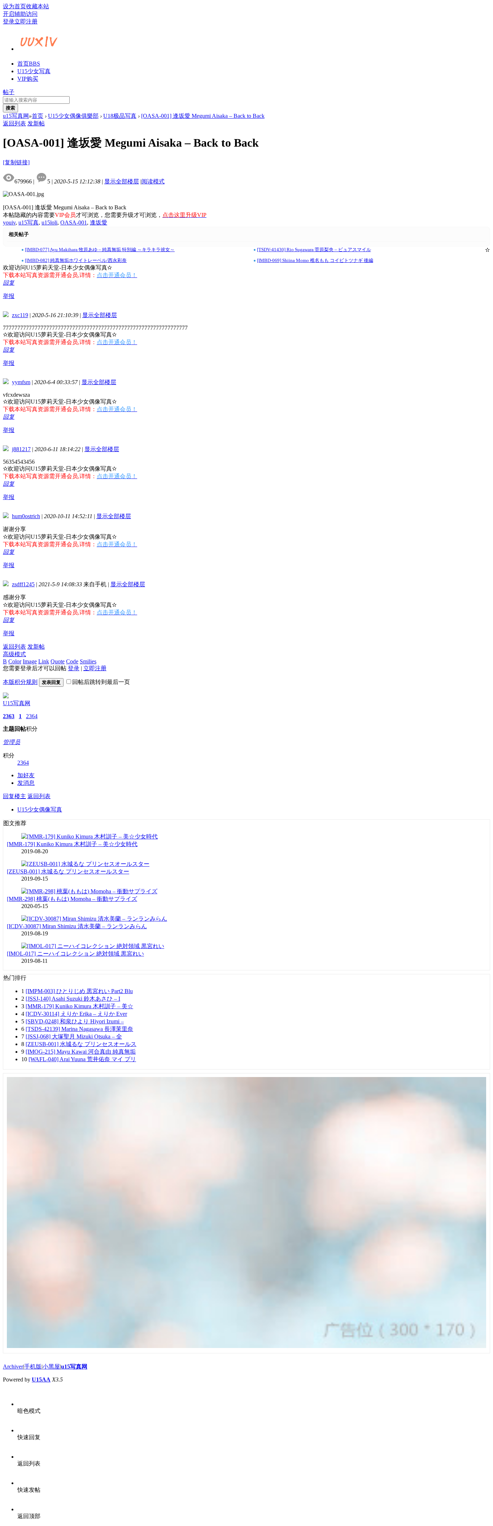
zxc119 (20, 315)
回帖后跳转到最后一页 (101, 682)
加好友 (26, 775)
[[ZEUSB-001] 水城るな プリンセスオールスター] (85, 864)
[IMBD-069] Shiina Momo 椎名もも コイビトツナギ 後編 (315, 260)
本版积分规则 (20, 682)
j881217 (21, 449)
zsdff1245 (23, 584)
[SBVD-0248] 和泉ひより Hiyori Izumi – (75, 1021)
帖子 (8, 92)
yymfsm (21, 382)
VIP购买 (27, 79)
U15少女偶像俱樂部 (73, 116)
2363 (8, 716)
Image (30, 661)
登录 (8, 21)
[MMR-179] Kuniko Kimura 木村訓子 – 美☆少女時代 (72, 844)
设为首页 (14, 6)
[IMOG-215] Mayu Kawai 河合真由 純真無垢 (81, 1052)
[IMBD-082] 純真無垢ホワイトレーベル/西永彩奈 (76, 260)
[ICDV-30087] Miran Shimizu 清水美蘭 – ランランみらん (77, 926)
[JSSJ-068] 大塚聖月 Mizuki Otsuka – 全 (74, 1036)
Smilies (88, 661)
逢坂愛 (98, 222)
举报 (8, 296)
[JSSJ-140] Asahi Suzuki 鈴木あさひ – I (73, 999)
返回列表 (14, 123)
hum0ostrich (26, 516)
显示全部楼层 (121, 181)
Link (43, 661)
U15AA (41, 1379)
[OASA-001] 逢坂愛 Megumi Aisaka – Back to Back (203, 116)
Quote (58, 661)
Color (14, 661)
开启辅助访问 (20, 14)
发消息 (26, 783)
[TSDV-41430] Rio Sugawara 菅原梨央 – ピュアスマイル (314, 249)
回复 (8, 283)
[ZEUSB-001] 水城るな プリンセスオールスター (68, 871)
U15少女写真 (34, 71)
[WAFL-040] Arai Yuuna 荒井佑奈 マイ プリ (82, 1059)
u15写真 (28, 222)
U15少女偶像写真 (39, 809)
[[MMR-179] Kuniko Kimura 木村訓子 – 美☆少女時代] (89, 836)
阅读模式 (153, 181)
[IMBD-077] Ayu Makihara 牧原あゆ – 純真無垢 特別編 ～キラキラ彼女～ (100, 249)
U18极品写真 (119, 116)
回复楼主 (14, 796)
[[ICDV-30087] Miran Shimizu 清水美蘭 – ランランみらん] (94, 919)
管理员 (11, 742)
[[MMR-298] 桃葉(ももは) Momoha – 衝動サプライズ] (89, 891)
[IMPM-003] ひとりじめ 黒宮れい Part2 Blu (79, 991)
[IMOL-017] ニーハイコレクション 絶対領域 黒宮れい (75, 954)
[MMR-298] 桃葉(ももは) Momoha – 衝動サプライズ (72, 899)
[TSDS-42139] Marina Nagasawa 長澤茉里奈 (79, 1029)
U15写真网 (16, 703)
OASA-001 (73, 222)
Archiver (13, 1366)
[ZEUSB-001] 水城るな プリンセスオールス (81, 1044)
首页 (28, 64)
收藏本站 (37, 6)
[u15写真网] (39, 48)
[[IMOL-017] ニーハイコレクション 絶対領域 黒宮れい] (92, 946)
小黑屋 (51, 1366)
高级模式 (14, 654)
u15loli (49, 222)
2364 (32, 716)
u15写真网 (16, 116)
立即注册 (26, 21)
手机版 (33, 1366)
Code (72, 661)
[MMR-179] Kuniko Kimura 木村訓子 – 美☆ (79, 1006)
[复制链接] (16, 162)
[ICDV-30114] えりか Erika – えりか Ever (76, 1014)
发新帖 (36, 123)
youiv (9, 222)
